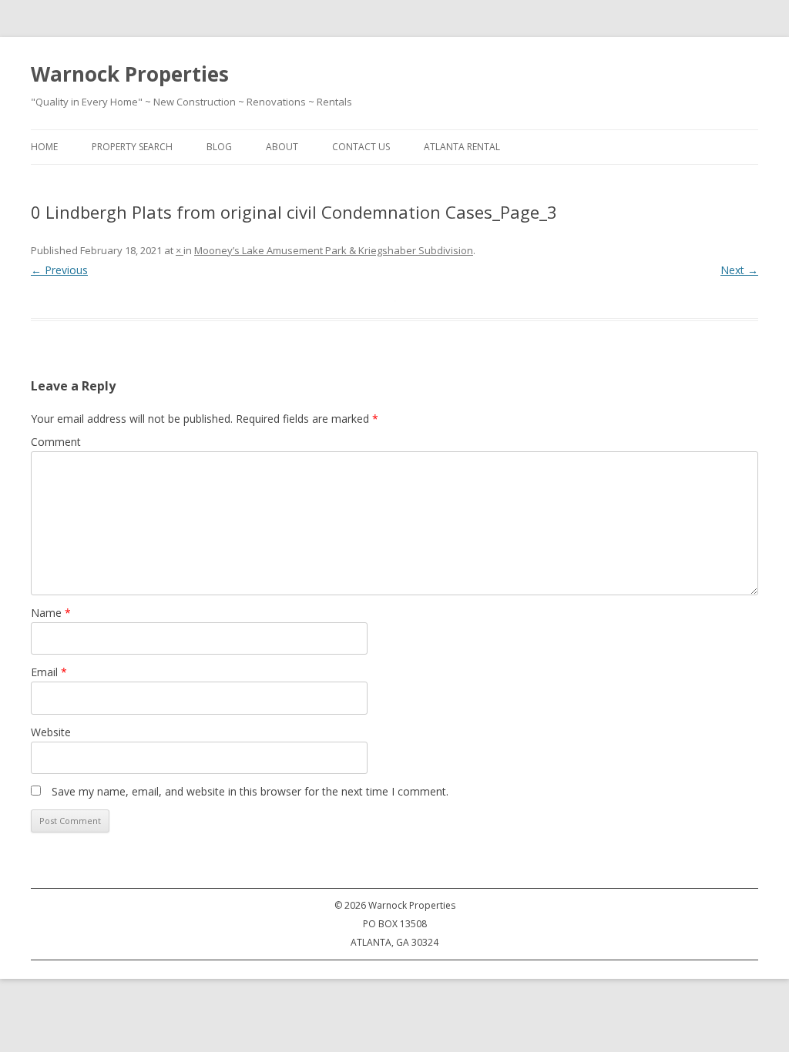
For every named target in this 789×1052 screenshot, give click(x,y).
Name (51, 612)
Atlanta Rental (462, 146)
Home (44, 146)
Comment (56, 441)
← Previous (59, 270)
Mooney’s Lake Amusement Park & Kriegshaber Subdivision (333, 250)
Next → (739, 270)
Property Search (132, 146)
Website (51, 732)
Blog (219, 146)
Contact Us (361, 146)
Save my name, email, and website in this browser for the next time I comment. (250, 791)
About (282, 146)
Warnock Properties (130, 74)
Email (49, 672)
